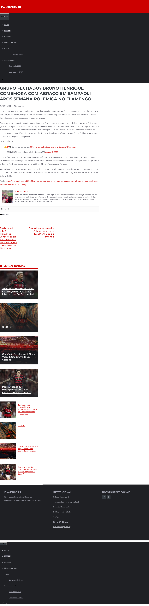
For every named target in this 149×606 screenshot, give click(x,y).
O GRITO (7, 327)
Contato (56, 517)
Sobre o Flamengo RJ (61, 497)
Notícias (7, 31)
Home (6, 25)
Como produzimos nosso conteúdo (66, 502)
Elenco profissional (16, 54)
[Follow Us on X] (108, 497)
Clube (6, 48)
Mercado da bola (10, 42)
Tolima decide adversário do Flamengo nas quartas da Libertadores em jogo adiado (18, 291)
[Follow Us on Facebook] (104, 497)
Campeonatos (9, 60)
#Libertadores (47, 147)
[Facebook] (8, 209)
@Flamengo (35, 147)
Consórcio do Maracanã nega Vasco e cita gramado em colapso (18, 357)
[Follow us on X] (7, 603)
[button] (1, 80)
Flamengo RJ (11, 6)
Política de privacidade (62, 512)
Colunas (7, 37)
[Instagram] (2, 209)
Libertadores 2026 (16, 72)
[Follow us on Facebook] (3, 603)
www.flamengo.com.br (61, 527)
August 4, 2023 (51, 152)
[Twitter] (5, 209)
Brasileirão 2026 (15, 66)
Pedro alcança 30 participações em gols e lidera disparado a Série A (16, 389)
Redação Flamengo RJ (61, 507)
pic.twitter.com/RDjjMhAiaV (64, 147)
